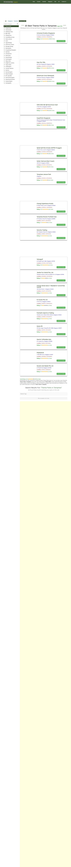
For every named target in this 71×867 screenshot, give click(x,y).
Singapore (50, 1)
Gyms (6, 40)
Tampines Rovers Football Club (46, 217)
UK (59, 1)
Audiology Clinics (9, 31)
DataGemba (11, 2)
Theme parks (8, 26)
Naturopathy (8, 48)
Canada (38, 1)
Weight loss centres (9, 62)
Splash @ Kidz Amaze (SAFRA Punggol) (49, 148)
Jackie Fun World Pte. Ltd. (45, 272)
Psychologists (8, 59)
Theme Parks (22, 21)
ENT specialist (8, 75)
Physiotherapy (8, 57)
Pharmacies (8, 55)
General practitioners (10, 79)
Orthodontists (8, 53)
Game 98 (39, 326)
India (34, 1)
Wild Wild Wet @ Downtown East (47, 105)
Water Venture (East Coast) (45, 161)
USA (55, 1)
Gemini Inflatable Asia (44, 339)
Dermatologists (8, 72)
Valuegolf (40, 259)
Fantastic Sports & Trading (45, 313)
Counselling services (9, 37)
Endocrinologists (9, 73)
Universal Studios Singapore (46, 33)
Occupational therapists (10, 50)
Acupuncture (8, 28)
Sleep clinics (8, 61)
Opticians (7, 51)
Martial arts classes (9, 44)
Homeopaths (8, 83)
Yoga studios (8, 64)
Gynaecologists (8, 81)
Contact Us (64, 1)
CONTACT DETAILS (61, 41)
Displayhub (40, 352)
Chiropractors (8, 35)
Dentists (7, 70)
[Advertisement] (35, 12)
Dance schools (8, 39)
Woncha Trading (42, 230)
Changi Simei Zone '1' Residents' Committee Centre (51, 286)
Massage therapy (9, 46)
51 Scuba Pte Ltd (42, 299)
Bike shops (7, 33)
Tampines (16, 21)
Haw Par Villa (41, 62)
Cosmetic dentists (9, 68)
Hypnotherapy (8, 42)
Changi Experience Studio (45, 203)
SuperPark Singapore (43, 118)
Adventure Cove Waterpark (45, 75)
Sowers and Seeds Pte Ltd (45, 366)
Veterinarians (8, 29)
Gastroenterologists (9, 77)
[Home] (6, 21)
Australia (44, 1)
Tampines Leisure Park (44, 174)
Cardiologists (8, 66)
